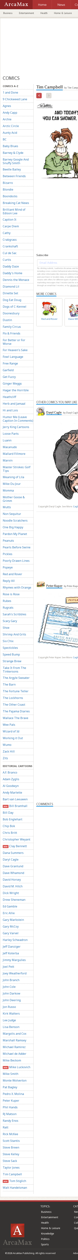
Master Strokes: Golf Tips (16, 469)
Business (8, 13)
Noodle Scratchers (15, 520)
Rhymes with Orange (17, 587)
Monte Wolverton (14, 1080)
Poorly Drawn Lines (16, 561)
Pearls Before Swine (16, 547)
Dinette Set (10, 293)
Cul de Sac (10, 253)
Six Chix (8, 641)
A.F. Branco (10, 772)
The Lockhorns (13, 698)
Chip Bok (9, 826)
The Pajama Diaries (16, 711)
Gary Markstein (13, 920)
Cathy (7, 233)
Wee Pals (9, 725)
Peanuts (8, 541)
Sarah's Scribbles (14, 614)
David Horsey (12, 880)
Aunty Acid (10, 133)
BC (5, 139)
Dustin (7, 320)
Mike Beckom (12, 1060)
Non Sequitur (12, 514)
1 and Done (10, 92)
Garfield (8, 370)
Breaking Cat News (16, 203)
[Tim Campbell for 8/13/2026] (39, 95)
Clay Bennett (15, 846)
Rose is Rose (11, 594)
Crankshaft (10, 246)
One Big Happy (13, 527)
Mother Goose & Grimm (14, 499)
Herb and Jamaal (14, 404)
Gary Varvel (11, 933)
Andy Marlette (12, 793)
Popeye (8, 567)
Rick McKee (10, 1134)
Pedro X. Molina (13, 1094)
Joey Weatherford (14, 973)
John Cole (9, 987)
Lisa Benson (11, 1027)
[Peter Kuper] (40, 584)
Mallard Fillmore (14, 454)
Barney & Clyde (13, 153)
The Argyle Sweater (16, 678)
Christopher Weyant (16, 839)
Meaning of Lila (13, 477)
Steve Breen (11, 1147)
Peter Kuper (11, 1101)
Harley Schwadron (15, 940)
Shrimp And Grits (14, 634)
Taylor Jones (11, 1168)
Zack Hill (9, 751)
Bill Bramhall (15, 806)
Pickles (7, 554)
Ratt (5, 1127)
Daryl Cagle (11, 859)
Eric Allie (9, 913)
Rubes (7, 601)
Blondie (8, 189)
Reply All (9, 581)
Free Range (10, 363)
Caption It (9, 220)
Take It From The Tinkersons (14, 669)
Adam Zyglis (11, 779)
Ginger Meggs (12, 383)
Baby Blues (10, 146)
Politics (45, 1239)
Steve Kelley (11, 1154)
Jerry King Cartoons (16, 427)
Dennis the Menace (16, 280)
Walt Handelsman (15, 1188)
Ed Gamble (10, 906)
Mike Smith (10, 1074)
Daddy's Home (12, 273)
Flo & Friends (11, 333)
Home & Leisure (63, 13)
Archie (7, 119)
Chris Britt (10, 833)
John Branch (11, 980)
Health (44, 13)
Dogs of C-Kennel (14, 307)
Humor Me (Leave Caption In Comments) (18, 419)
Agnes (7, 106)
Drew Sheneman (14, 900)
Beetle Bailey (12, 169)
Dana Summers (13, 853)
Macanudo (10, 447)
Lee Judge (9, 1020)
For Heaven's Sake (15, 350)
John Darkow (11, 993)
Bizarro (8, 183)
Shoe (6, 628)
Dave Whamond (13, 873)
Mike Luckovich (17, 1067)
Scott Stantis (11, 1141)
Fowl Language (13, 357)
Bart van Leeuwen (15, 799)
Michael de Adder (14, 1054)
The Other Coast (14, 705)
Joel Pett (8, 967)
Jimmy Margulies (14, 960)
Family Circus (12, 327)
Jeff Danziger (11, 947)
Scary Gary (10, 621)
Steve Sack (10, 1161)
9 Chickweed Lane (15, 99)
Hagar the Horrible (16, 390)
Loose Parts (11, 434)
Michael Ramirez (14, 1047)
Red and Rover (12, 574)
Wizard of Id (11, 731)
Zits (5, 758)
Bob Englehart (12, 819)
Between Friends (14, 176)
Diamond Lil (11, 286)
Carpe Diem (11, 226)
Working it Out (13, 738)
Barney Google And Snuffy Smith (16, 161)
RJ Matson (10, 1114)
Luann (7, 440)
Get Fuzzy (9, 377)
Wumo (7, 745)
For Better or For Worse (14, 342)
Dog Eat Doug (12, 300)
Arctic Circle (11, 126)
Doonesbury (11, 313)
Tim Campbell (12, 1174)
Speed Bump (11, 654)
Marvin (8, 460)
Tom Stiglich (15, 1181)
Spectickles (10, 648)
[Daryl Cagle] (40, 411)
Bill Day (8, 813)
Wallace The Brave (15, 718)
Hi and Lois (10, 410)
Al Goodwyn (11, 786)
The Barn (9, 684)
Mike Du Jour (12, 484)
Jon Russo (9, 1007)
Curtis (7, 260)
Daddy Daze (11, 266)
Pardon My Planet (15, 534)
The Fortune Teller (15, 691)
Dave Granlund (13, 866)
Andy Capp (10, 113)
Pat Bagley (10, 1087)
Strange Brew (12, 661)
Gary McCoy (11, 926)
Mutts (7, 507)
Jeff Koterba (11, 953)
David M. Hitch (12, 886)
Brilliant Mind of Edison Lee (14, 211)
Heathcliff (9, 397)
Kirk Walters (11, 1013)
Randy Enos (10, 1121)
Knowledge (47, 1233)
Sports (45, 1244)
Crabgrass (10, 240)
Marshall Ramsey (14, 1040)
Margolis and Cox (14, 1034)
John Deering (12, 1000)
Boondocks (10, 196)
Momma (8, 490)
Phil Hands (10, 1107)
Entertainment (26, 13)
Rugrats (8, 608)
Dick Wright (11, 893)
